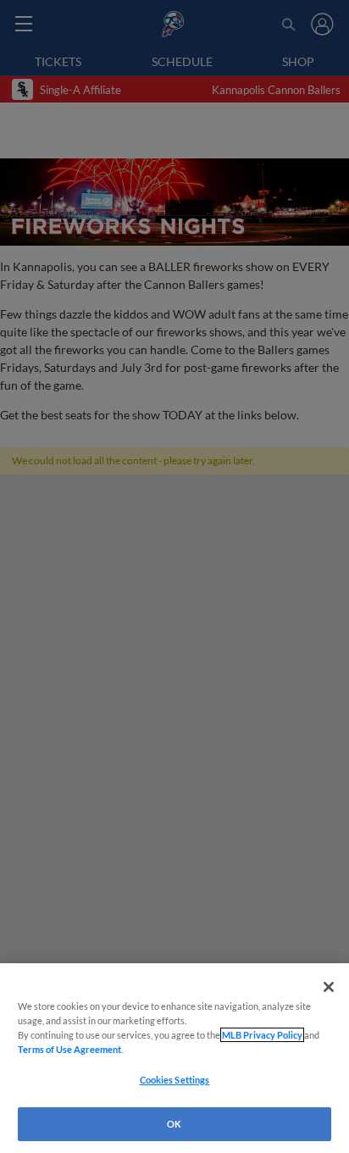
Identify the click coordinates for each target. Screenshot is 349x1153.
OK (174, 1123)
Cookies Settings (175, 1079)
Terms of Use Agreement (69, 1049)
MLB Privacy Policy (262, 1034)
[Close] (328, 987)
